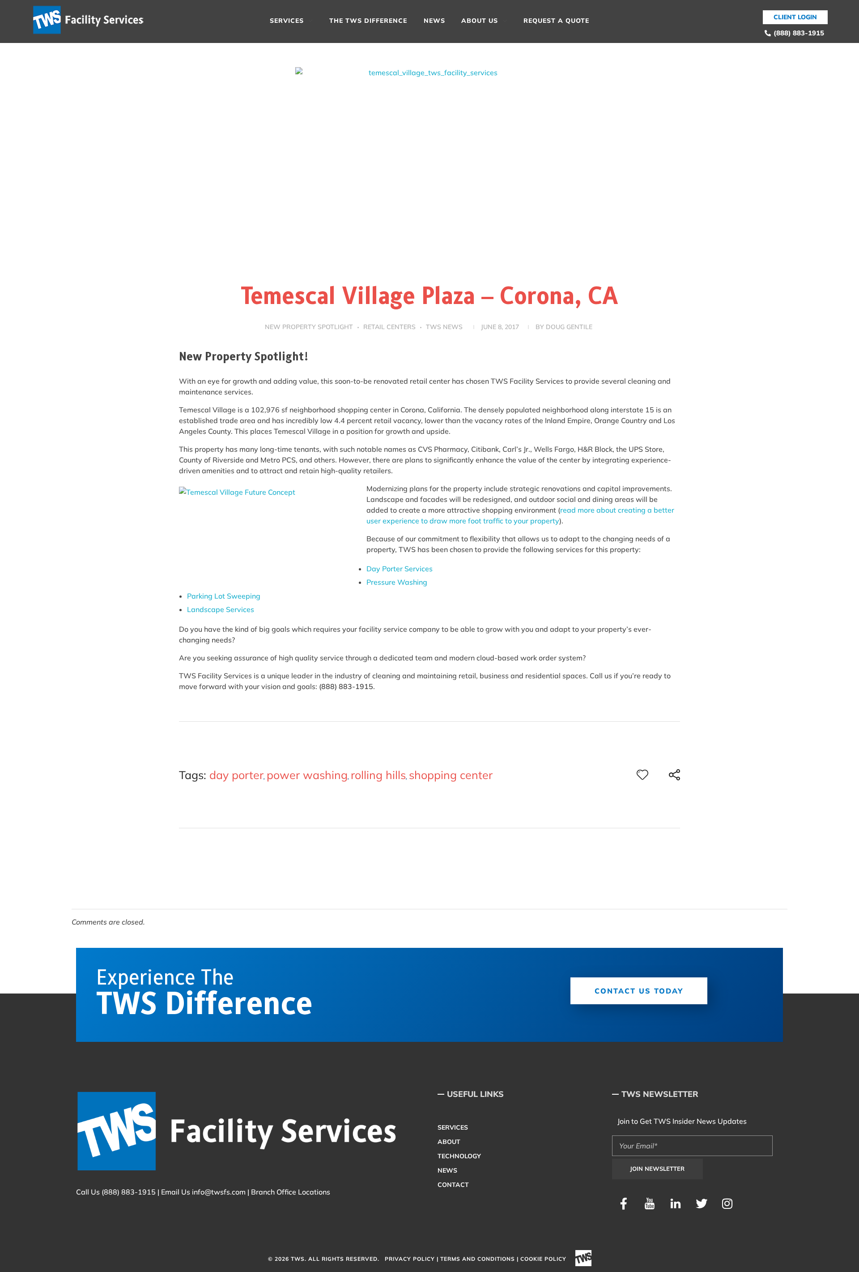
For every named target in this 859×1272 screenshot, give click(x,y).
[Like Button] (642, 774)
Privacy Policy (410, 1258)
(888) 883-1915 (129, 1191)
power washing (307, 775)
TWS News (444, 327)
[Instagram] (727, 1203)
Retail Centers (389, 327)
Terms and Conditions (477, 1258)
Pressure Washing (396, 582)
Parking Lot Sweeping (223, 595)
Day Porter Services (399, 568)
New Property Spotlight (309, 327)
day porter (236, 775)
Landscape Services (220, 609)
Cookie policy (543, 1258)
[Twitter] (701, 1203)
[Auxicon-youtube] (649, 1203)
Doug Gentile (569, 327)
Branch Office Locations (290, 1191)
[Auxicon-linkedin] (675, 1203)
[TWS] (91, 20)
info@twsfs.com (219, 1191)
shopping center (451, 775)
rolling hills (378, 775)
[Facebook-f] (623, 1203)
